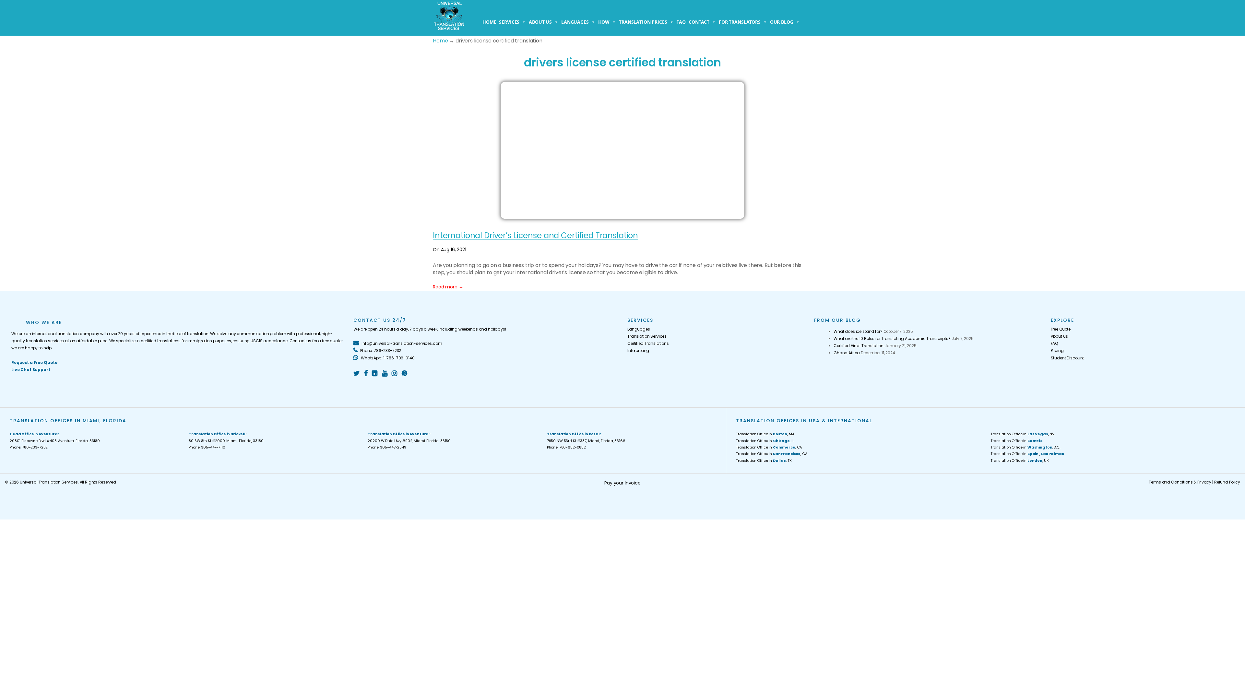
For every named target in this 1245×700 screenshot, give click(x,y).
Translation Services (647, 336)
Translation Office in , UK (1019, 460)
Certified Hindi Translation (858, 345)
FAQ (681, 22)
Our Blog (781, 22)
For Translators (740, 22)
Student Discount (1067, 358)
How (604, 22)
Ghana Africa (847, 353)
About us (540, 22)
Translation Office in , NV (1022, 434)
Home (489, 22)
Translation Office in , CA (769, 447)
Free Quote (1061, 329)
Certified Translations (648, 343)
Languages (575, 22)
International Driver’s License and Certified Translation (535, 235)
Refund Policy (1227, 482)
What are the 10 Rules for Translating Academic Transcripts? (892, 338)
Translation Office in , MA (765, 434)
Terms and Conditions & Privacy (1180, 482)
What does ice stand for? (858, 331)
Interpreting (638, 350)
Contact (699, 22)
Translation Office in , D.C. (1025, 447)
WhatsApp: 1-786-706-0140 (387, 358)
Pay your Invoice (622, 483)
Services (509, 22)
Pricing (1057, 350)
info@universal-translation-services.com (401, 343)
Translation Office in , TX (764, 460)
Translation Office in (1016, 440)
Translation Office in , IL (765, 440)
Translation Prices (643, 22)
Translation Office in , (1027, 453)
